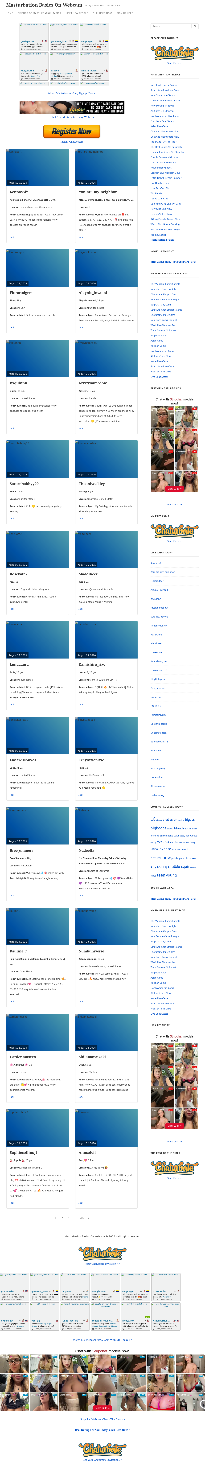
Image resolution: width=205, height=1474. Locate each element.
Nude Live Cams (159, 361)
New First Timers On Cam (164, 85)
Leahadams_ (157, 795)
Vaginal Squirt (158, 234)
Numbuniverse (91, 951)
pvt (180, 858)
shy (153, 866)
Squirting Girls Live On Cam (166, 203)
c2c (161, 836)
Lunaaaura (19, 664)
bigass (190, 819)
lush (174, 849)
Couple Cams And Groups (164, 157)
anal (166, 819)
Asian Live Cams (159, 126)
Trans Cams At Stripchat (163, 330)
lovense (164, 848)
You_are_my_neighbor (98, 191)
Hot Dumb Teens (160, 183)
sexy (194, 858)
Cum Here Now (102, 13)
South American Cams (162, 366)
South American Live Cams (165, 90)
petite (175, 858)
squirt (186, 866)
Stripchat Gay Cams (161, 304)
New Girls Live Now (161, 208)
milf (185, 849)
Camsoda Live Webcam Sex (165, 100)
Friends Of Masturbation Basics (39, 13)
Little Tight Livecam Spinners (166, 177)
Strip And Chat (158, 335)
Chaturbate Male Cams (163, 314)
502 (82, 1218)
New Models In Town (162, 105)
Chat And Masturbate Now (165, 131)
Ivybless (155, 759)
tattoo (193, 867)
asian (173, 819)
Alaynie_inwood (93, 292)
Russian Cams (158, 345)
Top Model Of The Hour (163, 141)
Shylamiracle (158, 786)
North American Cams (162, 351)
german (182, 842)
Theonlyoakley (92, 483)
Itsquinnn (18, 382)
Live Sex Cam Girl (160, 188)
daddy (182, 835)
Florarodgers (21, 292)
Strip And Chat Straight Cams (166, 309)
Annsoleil (87, 1152)
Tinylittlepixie (91, 760)
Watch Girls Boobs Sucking (165, 224)
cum (165, 835)
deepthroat (191, 835)
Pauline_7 (18, 951)
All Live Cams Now (161, 356)
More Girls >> (174, 504)
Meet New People (77, 13)
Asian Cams (157, 340)
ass (179, 820)
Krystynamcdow (93, 382)
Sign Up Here (125, 13)
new (166, 857)
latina (154, 849)
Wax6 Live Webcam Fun (163, 325)
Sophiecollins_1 (23, 1152)
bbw (182, 820)
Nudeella (86, 850)
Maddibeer (88, 574)
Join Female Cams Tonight (165, 299)
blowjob (188, 829)
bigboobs (158, 828)
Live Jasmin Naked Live (163, 162)
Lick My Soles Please (162, 214)
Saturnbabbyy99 (24, 483)
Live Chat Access (159, 376)
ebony (153, 842)
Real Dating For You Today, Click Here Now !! (102, 1430)
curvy (170, 835)
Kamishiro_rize (92, 664)
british (194, 829)
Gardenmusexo (23, 1056)
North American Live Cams (165, 116)
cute (176, 835)
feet (159, 842)
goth (187, 842)
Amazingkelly (158, 768)
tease (153, 875)
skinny (162, 866)
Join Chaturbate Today (163, 95)
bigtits (170, 828)
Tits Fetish (156, 193)
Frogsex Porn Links (161, 371)
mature (179, 849)
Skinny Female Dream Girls (165, 219)
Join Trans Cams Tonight (164, 319)
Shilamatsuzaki (92, 1056)
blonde (179, 828)
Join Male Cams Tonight (163, 289)
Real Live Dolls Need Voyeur (166, 229)
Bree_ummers (21, 850)
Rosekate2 (19, 574)
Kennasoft (19, 191)
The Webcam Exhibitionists (165, 283)
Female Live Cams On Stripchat (167, 152)
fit (163, 842)
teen (161, 875)
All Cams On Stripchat (162, 110)
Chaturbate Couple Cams (164, 294)
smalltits (174, 866)
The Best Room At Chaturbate (166, 146)
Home (9, 13)
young (171, 875)
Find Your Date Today (162, 121)
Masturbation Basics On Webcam (44, 5)
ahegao (159, 820)
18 (153, 819)
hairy (192, 842)
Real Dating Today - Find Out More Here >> (174, 261)
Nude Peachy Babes (161, 167)
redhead (187, 858)
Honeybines (157, 777)
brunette (155, 835)
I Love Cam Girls (159, 198)
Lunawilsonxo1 (23, 760)
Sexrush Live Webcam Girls (165, 172)
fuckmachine (172, 842)
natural (156, 857)
